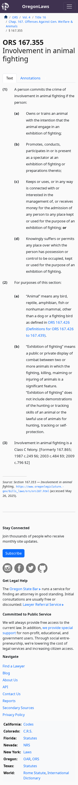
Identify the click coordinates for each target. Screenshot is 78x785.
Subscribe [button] (13, 553)
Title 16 (40, 17)
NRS (26, 745)
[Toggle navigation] (69, 6)
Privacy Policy (14, 714)
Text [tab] (9, 78)
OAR (27, 759)
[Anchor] (29, 102)
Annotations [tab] (33, 78)
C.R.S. (27, 731)
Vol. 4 (27, 17)
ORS (15, 17)
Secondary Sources (18, 707)
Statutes (30, 738)
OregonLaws (35, 6)
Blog (6, 673)
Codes (28, 724)
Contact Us (12, 693)
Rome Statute (34, 772)
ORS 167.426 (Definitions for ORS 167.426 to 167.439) (50, 329)
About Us (10, 680)
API (5, 687)
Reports (9, 700)
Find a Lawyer (14, 666)
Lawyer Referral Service (42, 604)
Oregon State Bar (24, 588)
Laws (27, 752)
